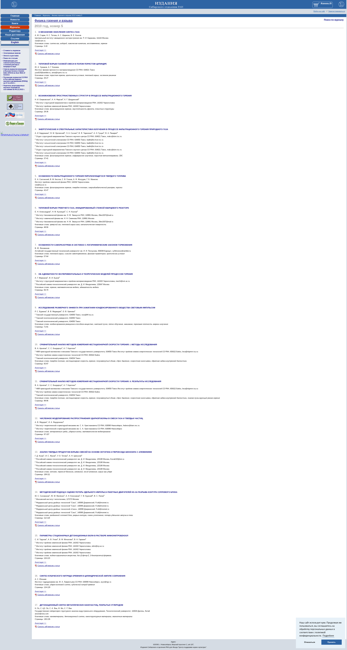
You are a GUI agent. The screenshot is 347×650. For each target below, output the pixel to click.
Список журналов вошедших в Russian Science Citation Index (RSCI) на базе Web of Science (15, 72)
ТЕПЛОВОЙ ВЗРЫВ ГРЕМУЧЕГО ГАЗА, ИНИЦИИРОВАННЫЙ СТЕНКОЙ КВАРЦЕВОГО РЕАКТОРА (83, 208)
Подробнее (328, 636)
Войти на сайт (319, 11)
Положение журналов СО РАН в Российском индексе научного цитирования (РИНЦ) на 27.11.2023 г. (15, 80)
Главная (15, 16)
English (15, 42)
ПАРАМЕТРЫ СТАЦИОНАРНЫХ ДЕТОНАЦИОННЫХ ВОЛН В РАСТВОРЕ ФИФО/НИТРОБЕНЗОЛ (84, 536)
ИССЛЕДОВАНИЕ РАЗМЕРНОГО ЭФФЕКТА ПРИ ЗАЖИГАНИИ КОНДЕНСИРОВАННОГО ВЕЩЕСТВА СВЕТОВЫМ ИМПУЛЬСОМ (96, 308)
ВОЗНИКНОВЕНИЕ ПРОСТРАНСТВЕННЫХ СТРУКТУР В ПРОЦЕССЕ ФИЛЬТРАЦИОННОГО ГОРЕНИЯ (85, 96)
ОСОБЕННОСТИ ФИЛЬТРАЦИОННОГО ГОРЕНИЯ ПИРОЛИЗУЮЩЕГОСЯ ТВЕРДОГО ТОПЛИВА (82, 176)
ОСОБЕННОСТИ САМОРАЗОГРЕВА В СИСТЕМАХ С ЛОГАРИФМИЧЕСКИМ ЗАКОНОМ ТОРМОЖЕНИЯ (85, 245)
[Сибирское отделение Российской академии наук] (14, 119)
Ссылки (15, 38)
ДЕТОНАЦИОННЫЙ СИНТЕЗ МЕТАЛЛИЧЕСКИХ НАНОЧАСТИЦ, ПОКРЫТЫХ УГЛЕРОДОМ (81, 605)
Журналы (15, 27)
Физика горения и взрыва (54, 20)
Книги (15, 23)
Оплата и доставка (11, 56)
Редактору (15, 31)
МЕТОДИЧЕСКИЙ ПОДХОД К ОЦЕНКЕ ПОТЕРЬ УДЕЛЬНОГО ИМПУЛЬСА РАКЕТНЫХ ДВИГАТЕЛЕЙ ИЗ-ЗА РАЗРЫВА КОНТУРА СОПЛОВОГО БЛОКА (108, 492)
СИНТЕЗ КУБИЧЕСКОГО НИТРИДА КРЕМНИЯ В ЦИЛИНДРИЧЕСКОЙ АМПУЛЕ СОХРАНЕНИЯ (82, 576)
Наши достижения (15, 35)
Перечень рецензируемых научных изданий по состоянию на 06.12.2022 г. (14, 87)
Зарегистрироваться (336, 11)
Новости (15, 19)
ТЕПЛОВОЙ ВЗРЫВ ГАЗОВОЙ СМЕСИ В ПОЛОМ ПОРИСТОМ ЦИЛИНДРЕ (72, 64)
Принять (331, 642)
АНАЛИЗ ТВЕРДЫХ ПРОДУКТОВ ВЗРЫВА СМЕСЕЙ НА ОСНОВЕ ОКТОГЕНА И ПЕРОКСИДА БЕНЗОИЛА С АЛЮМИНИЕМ (96, 452)
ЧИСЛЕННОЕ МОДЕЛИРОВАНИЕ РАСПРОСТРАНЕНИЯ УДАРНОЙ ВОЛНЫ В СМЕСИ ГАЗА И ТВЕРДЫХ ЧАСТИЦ (91, 418)
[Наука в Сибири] (14, 127)
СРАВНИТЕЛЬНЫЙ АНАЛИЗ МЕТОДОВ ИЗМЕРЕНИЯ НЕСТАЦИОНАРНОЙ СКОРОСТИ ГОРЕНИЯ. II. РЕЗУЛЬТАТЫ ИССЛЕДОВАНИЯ (100, 381)
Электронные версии (11, 53)
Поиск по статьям (10, 58)
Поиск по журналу (334, 20)
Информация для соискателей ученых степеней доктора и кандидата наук (11, 63)
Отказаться (309, 642)
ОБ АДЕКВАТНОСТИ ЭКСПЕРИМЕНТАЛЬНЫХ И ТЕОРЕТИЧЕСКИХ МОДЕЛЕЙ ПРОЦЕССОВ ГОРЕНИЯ (85, 274)
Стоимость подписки (11, 51)
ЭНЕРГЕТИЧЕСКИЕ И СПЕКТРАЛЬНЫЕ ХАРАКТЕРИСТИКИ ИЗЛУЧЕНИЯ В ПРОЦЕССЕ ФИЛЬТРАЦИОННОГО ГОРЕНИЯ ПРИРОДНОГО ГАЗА (103, 129)
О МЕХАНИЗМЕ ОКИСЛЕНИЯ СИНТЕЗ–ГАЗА (59, 32)
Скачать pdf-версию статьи (49, 54)
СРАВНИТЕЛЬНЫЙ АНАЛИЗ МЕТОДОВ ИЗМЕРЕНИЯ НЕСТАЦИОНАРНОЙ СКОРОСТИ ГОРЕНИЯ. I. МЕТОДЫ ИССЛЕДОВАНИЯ (98, 344)
